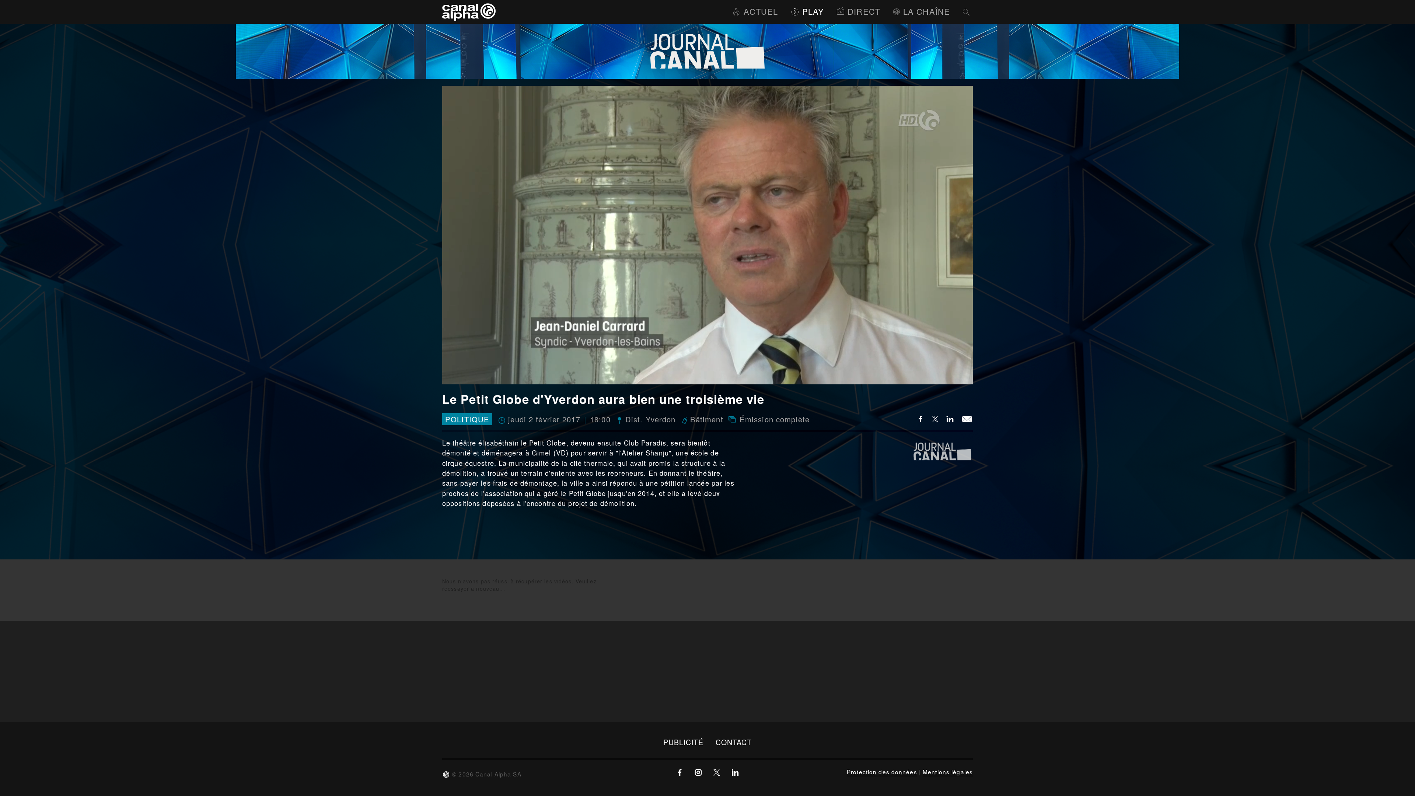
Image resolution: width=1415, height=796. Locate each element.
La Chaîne (926, 11)
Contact (734, 742)
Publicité (683, 742)
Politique (467, 419)
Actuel (761, 11)
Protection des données (882, 772)
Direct (864, 11)
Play (813, 11)
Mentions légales (948, 772)
